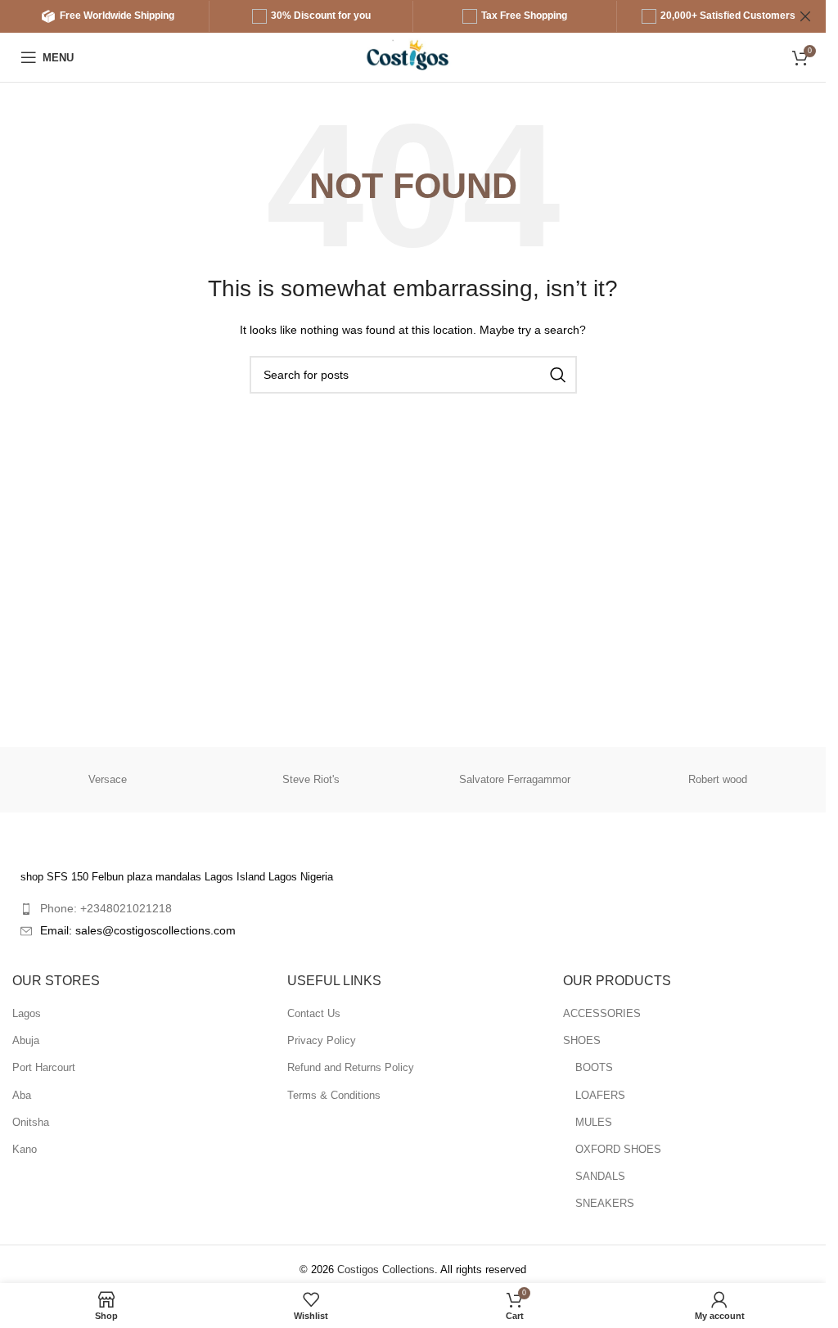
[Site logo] (413, 56)
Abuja (25, 1040)
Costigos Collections (386, 1269)
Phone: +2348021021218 (106, 908)
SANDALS (600, 1176)
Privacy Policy (321, 1040)
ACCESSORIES (602, 1013)
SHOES (582, 1040)
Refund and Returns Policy (350, 1067)
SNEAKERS (604, 1203)
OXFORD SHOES (618, 1149)
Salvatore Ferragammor (514, 779)
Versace (107, 779)
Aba (21, 1095)
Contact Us (313, 1013)
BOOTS (594, 1067)
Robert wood (717, 779)
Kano (24, 1149)
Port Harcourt (43, 1067)
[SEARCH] (558, 375)
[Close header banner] (805, 16)
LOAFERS (600, 1095)
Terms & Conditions (334, 1095)
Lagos (26, 1013)
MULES (593, 1122)
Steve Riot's (311, 779)
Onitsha (30, 1122)
